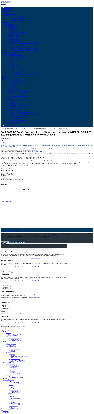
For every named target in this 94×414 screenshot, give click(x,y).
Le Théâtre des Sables (17, 56)
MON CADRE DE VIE (11, 53)
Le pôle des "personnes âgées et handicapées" (26, 43)
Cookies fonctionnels (5, 248)
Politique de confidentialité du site (21, 113)
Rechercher (3, 2)
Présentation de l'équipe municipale (13, 12)
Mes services (9, 98)
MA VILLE (7, 23)
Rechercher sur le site (17, 120)
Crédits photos (24, 231)
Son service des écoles (11, 28)
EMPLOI (6, 76)
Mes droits (8, 70)
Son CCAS (8, 37)
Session (50, 248)
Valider (22, 326)
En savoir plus (54, 236)
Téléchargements (9, 79)
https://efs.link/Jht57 (33, 150)
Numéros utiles (14, 122)
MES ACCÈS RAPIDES (12, 78)
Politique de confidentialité (14, 231)
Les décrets (13, 87)
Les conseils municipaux (17, 81)
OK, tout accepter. (13, 242)
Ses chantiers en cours (11, 25)
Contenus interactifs (24, 248)
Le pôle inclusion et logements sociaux (23, 45)
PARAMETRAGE (4, 242)
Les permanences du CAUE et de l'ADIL (23, 74)
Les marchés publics (16, 19)
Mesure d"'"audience (15, 248)
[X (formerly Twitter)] (3, 143)
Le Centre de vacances (17, 58)
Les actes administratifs (17, 97)
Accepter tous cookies (5, 326)
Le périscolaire (14, 36)
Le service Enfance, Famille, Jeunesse (23, 49)
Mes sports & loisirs (10, 54)
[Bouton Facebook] (2, 409)
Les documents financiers (18, 17)
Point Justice (13, 72)
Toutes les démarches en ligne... (20, 108)
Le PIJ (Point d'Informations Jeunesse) (23, 51)
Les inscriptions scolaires (18, 32)
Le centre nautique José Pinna (20, 69)
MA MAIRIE (7, 10)
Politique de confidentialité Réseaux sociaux (25, 115)
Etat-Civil (12, 104)
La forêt (11, 63)
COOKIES (3, 243)
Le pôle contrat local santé (18, 47)
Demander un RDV (16, 100)
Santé (2, 138)
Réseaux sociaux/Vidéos (35, 248)
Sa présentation (9, 24)
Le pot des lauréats (16, 34)
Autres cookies (44, 248)
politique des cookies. (35, 258)
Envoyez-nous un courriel (6, 201)
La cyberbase (14, 65)
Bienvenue (8, 11)
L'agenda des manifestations (19, 91)
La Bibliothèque (14, 60)
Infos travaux (13, 27)
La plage (12, 61)
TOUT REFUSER (21, 242)
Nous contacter (14, 118)
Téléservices (13, 102)
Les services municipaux (11, 14)
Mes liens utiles (9, 109)
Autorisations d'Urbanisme (18, 106)
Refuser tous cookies (15, 326)
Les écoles (13, 30)
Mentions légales (15, 111)
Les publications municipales (19, 21)
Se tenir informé (9, 15)
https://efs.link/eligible (37, 151)
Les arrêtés (13, 85)
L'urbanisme (13, 89)
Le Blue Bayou (14, 67)
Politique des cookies (16, 116)
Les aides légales (15, 41)
